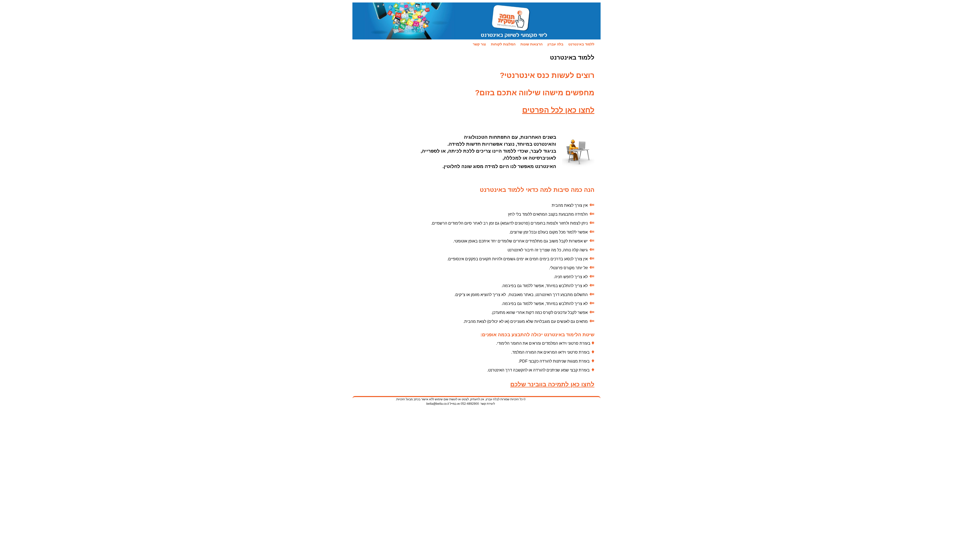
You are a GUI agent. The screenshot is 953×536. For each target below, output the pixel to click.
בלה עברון (555, 44)
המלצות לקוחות (503, 44)
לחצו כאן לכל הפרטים (558, 110)
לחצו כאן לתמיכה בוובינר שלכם (552, 384)
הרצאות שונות (531, 44)
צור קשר (479, 44)
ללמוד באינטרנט (581, 44)
